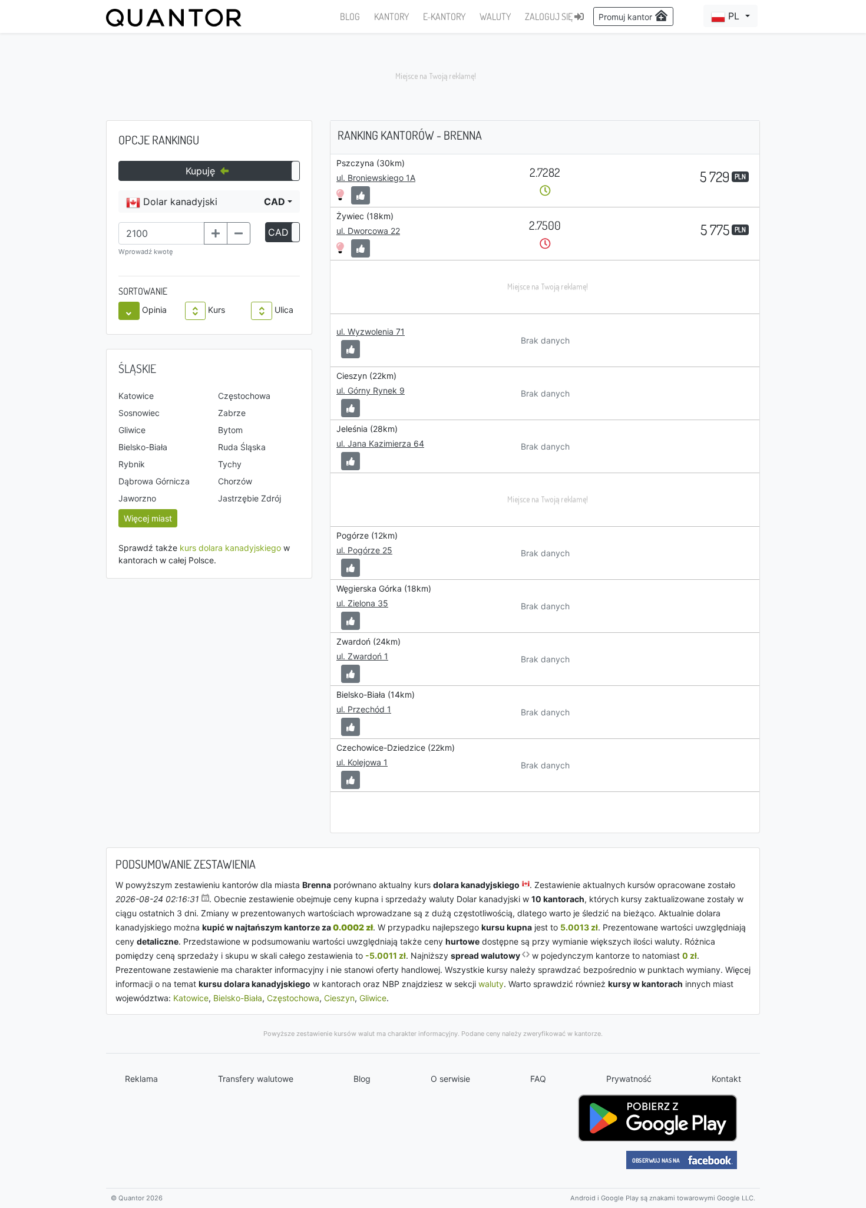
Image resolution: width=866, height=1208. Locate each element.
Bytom (230, 430)
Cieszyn (339, 998)
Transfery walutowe (255, 1079)
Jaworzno (137, 498)
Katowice (136, 396)
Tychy (230, 464)
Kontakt (726, 1079)
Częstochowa (244, 396)
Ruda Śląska (242, 447)
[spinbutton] (161, 233)
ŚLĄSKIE (137, 368)
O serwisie (450, 1079)
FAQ (538, 1079)
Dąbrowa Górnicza (154, 481)
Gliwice (132, 430)
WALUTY (495, 16)
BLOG (350, 16)
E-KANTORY (444, 16)
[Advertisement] (433, 76)
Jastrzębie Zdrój (249, 498)
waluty (491, 984)
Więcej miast (148, 518)
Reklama (141, 1079)
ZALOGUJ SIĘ (549, 16)
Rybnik (131, 464)
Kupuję (202, 171)
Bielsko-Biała (142, 447)
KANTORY (391, 16)
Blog (362, 1079)
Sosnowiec (139, 413)
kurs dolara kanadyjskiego (230, 548)
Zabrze (232, 413)
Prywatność (629, 1079)
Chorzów (235, 481)
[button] (730, 16)
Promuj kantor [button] (627, 17)
